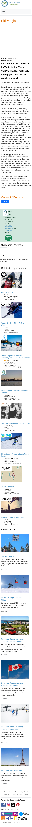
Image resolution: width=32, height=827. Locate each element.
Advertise (15, 794)
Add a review (12, 249)
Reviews (4, 249)
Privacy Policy (19, 792)
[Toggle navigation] (3, 11)
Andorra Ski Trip (7, 292)
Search (26, 792)
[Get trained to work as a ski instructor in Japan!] (11, 442)
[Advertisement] (16, 40)
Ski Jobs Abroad (8, 556)
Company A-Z (7, 794)
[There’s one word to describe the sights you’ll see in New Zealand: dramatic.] (11, 475)
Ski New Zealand (7, 487)
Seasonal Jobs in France (11, 770)
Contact (26, 794)
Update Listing (8, 238)
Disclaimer (11, 792)
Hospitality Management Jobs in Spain (15, 423)
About (5, 792)
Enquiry (5, 201)
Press (20, 794)
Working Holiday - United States (13, 517)
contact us (8, 230)
